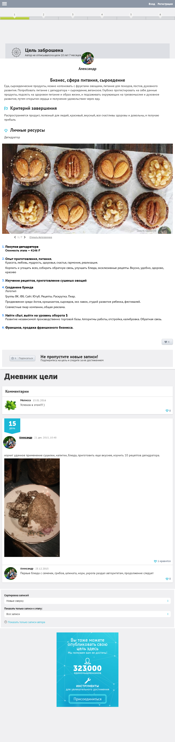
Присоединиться (88, 698)
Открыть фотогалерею (40, 237)
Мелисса (25, 400)
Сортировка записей (16, 595)
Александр (25, 437)
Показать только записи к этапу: (23, 608)
